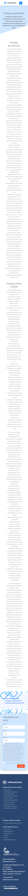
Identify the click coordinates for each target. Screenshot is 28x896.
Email (4, 730)
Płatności (6, 835)
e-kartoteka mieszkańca (9, 804)
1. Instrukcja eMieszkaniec (11, 698)
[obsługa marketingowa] (10, 888)
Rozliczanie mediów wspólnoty (11, 796)
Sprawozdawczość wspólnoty (10, 800)
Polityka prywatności (8, 831)
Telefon (5, 737)
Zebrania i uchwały (8, 798)
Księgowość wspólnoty (9, 794)
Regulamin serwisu (8, 833)
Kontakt (5, 837)
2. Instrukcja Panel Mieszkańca (13, 701)
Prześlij (21, 766)
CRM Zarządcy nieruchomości (10, 806)
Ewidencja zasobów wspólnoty (11, 792)
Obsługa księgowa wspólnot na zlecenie (13, 823)
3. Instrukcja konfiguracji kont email (14, 703)
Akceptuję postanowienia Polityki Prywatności (14, 762)
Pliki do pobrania (7, 829)
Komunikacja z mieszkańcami (10, 808)
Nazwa (5, 724)
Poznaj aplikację (7, 790)
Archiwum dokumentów (9, 802)
